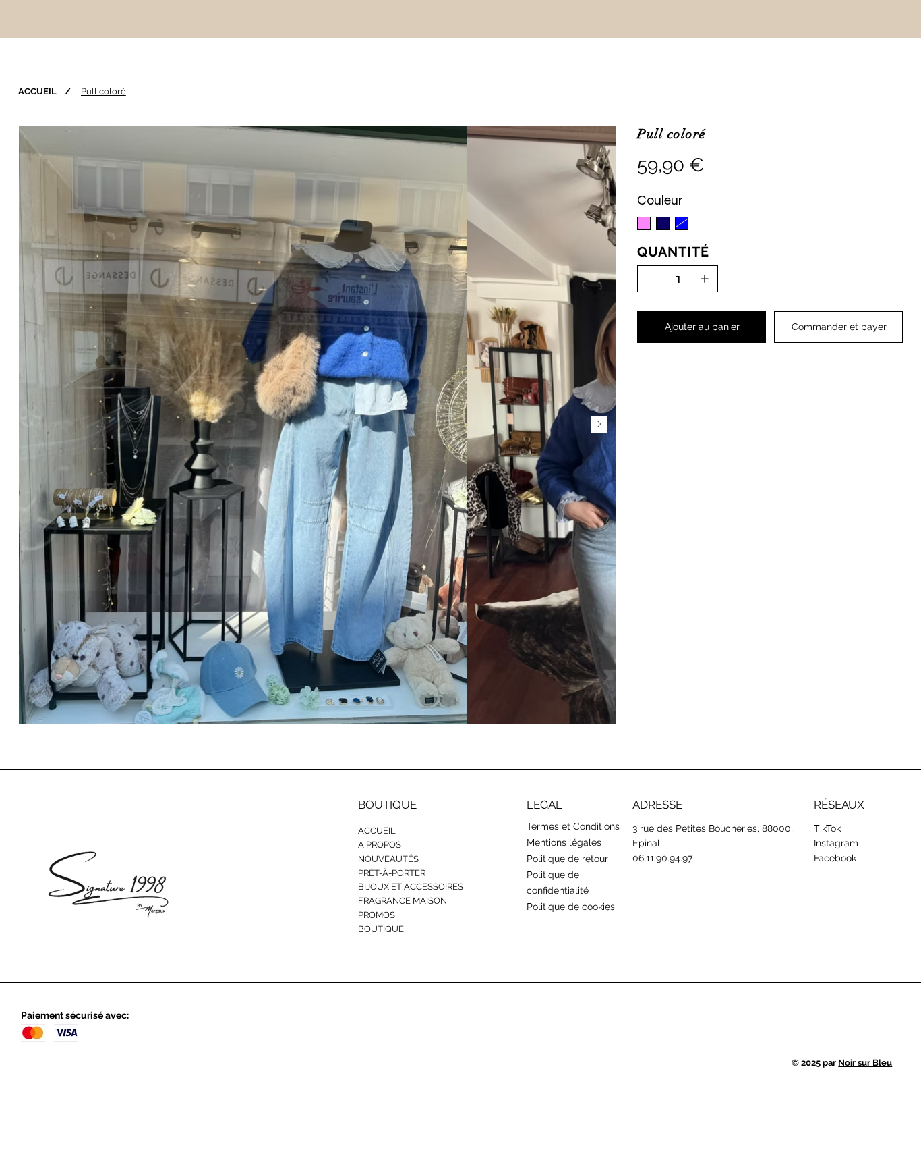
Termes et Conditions (573, 826)
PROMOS (376, 915)
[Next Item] (599, 424)
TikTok (827, 828)
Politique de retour (567, 858)
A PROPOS (379, 845)
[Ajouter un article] (704, 278)
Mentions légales (564, 842)
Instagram (836, 843)
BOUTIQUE (381, 929)
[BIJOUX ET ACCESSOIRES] (510, 887)
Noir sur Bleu (865, 1063)
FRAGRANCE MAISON (402, 901)
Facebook (835, 858)
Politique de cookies (571, 906)
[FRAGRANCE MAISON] (510, 901)
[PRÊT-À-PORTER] (510, 874)
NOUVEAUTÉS (388, 859)
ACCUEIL (377, 831)
